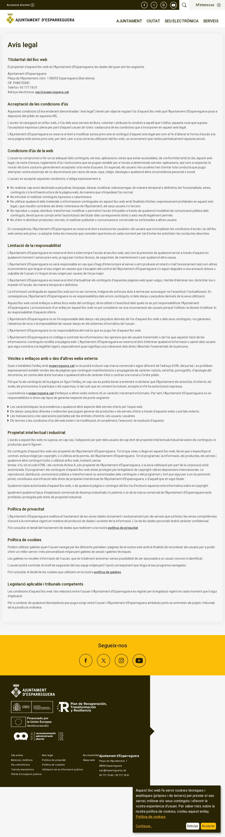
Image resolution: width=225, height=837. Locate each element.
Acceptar (208, 826)
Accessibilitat (91, 755)
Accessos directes (18, 5)
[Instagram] (163, 5)
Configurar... (144, 826)
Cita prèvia (17, 755)
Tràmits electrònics (22, 769)
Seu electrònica (20, 764)
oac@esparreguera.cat (52, 92)
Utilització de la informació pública (62, 769)
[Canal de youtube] (173, 5)
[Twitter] (154, 5)
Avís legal (47, 755)
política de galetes (107, 572)
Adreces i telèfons (22, 760)
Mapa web (89, 760)
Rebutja (192, 826)
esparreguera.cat (61, 366)
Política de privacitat (53, 760)
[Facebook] (144, 5)
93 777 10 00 (106, 775)
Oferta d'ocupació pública (26, 774)
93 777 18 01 (122, 775)
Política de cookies (53, 764)
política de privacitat (123, 528)
